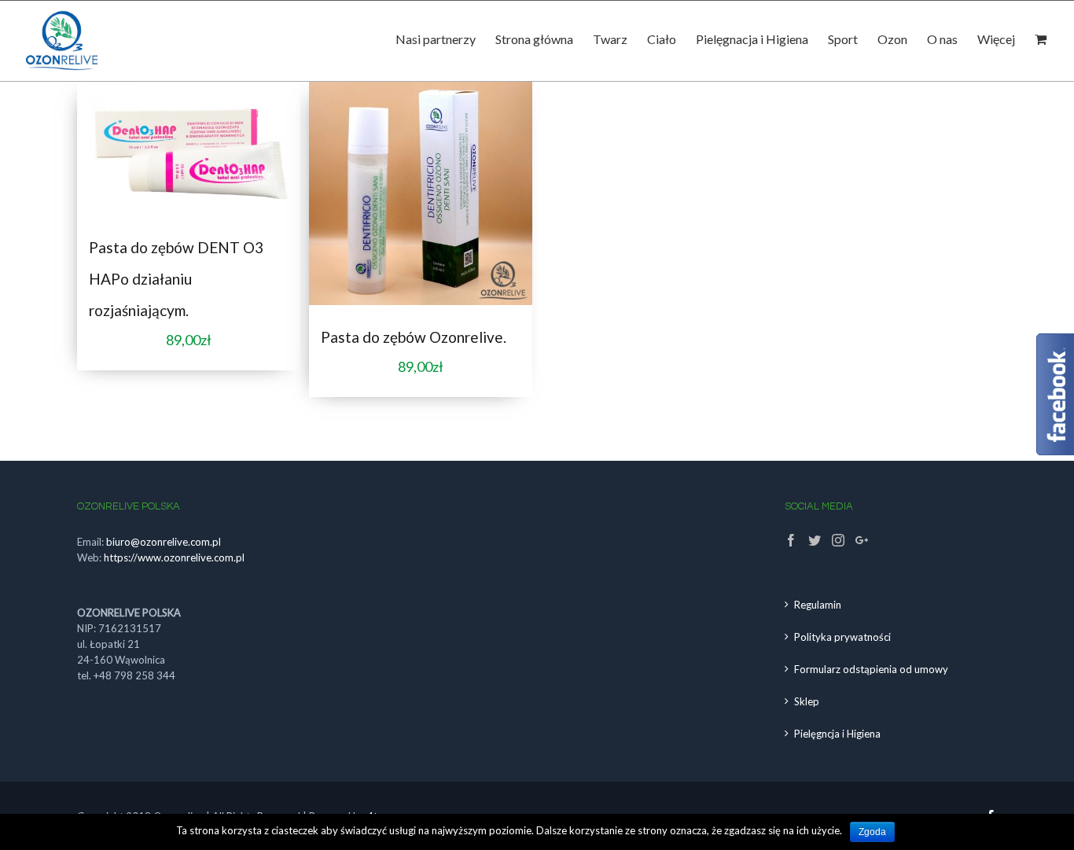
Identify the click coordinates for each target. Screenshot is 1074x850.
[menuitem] (445, 43)
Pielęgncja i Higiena (837, 733)
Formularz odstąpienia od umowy (871, 669)
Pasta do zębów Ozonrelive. (413, 337)
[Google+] (861, 540)
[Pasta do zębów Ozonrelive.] (420, 193)
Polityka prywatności (842, 637)
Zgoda (872, 831)
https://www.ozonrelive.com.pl (174, 557)
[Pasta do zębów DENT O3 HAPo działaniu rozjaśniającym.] (188, 148)
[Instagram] (838, 540)
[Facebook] (791, 540)
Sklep (806, 701)
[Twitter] (814, 540)
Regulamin (817, 604)
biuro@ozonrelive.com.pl (163, 541)
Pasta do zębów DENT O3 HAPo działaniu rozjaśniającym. (176, 278)
